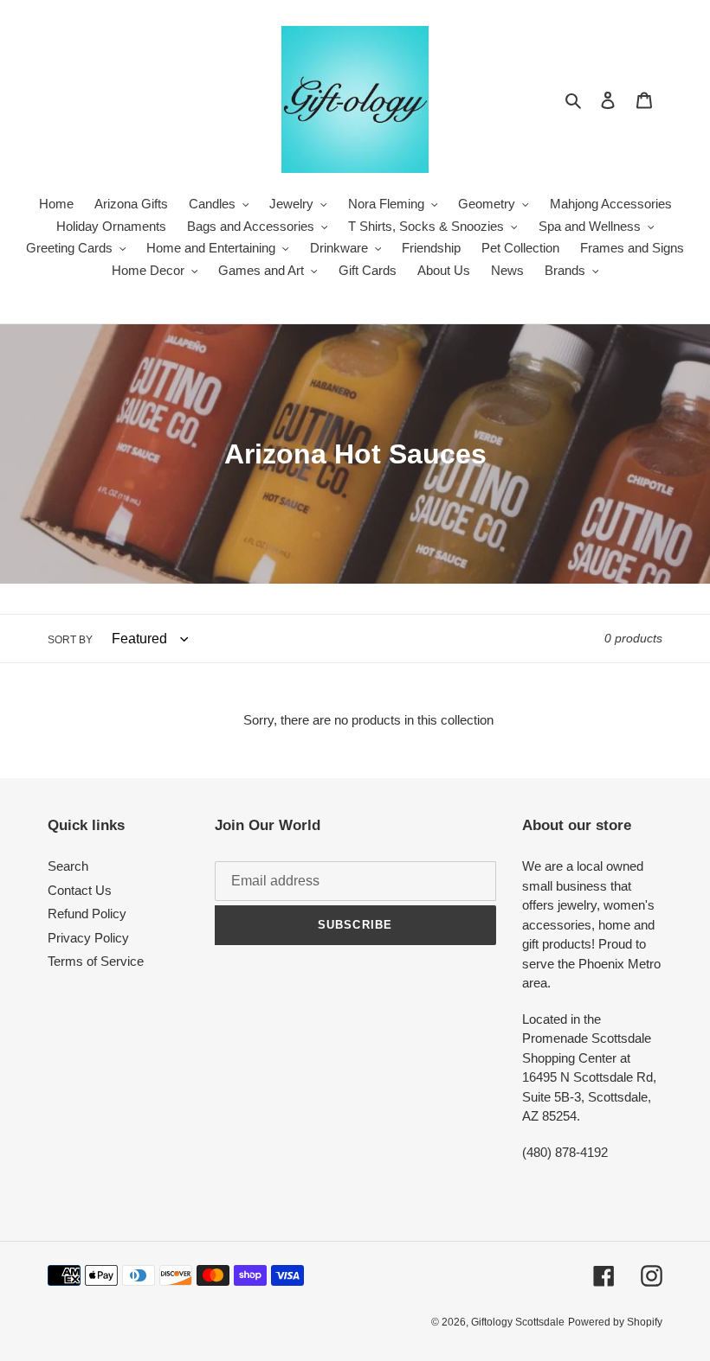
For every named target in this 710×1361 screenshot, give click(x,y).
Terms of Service (96, 961)
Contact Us (80, 890)
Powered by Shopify (615, 1322)
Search (68, 866)
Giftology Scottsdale (518, 1322)
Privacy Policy (88, 937)
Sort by (70, 640)
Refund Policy (87, 913)
